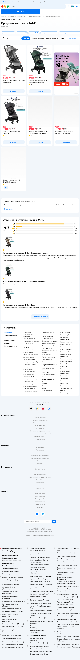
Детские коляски (35, 16)
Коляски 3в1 (45, 372)
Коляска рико (64, 356)
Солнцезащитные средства (50, 341)
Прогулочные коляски (52, 16)
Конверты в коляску (48, 379)
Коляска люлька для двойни (48, 369)
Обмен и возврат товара (40, 423)
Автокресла (27, 332)
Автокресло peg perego (31, 379)
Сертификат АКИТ (40, 436)
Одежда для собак (40, 504)
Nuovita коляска (65, 371)
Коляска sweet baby (66, 359)
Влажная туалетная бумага (49, 346)
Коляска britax (64, 373)
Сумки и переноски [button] (10, 346)
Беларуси (51, 535)
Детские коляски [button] (9, 341)
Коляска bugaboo (65, 335)
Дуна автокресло (29, 357)
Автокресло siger (29, 369)
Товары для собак (40, 499)
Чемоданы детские (66, 388)
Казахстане (43, 535)
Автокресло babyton (30, 364)
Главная (3, 16)
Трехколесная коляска (67, 347)
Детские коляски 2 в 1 (48, 359)
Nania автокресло (29, 376)
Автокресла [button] (8, 332)
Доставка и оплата (40, 417)
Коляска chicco (64, 369)
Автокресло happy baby (31, 362)
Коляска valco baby (66, 361)
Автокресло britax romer (31, 350)
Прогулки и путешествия (16, 16)
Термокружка (64, 378)
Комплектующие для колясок (48, 382)
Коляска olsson (64, 376)
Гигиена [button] (6, 338)
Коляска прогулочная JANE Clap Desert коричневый (25, 253)
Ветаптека (40, 507)
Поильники (63, 386)
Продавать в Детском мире (40, 420)
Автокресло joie (28, 381)
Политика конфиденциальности (40, 431)
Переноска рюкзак (66, 393)
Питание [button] (6, 343)
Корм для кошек (40, 496)
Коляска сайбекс (47, 390)
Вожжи (44, 388)
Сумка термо (64, 383)
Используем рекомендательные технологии (40, 531)
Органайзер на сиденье (30, 391)
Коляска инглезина (66, 342)
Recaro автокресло (29, 359)
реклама (76, 93)
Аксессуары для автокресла (28, 335)
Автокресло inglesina (30, 384)
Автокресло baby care (30, 386)
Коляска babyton (65, 339)
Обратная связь (40, 439)
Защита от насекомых (48, 343)
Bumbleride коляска (66, 364)
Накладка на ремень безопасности (48, 333)
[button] (20, 11)
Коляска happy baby (66, 349)
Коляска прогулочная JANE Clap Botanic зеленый (24, 281)
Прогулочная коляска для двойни (49, 365)
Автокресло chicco (29, 371)
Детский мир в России (33, 535)
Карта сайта (40, 442)
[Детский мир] (5, 6)
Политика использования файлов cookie (40, 434)
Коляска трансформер (48, 374)
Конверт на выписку (48, 377)
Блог (40, 485)
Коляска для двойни (48, 362)
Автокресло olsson (29, 388)
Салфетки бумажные (48, 338)
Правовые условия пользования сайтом (40, 529)
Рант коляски (64, 337)
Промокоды (40, 428)
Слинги (62, 390)
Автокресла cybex (29, 352)
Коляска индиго (65, 344)
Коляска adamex (65, 332)
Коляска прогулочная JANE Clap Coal (19, 305)
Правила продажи (40, 425)
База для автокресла (29, 338)
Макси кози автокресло (31, 354)
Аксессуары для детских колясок (49, 351)
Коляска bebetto (65, 352)
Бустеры (26, 347)
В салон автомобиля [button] (10, 335)
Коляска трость (46, 354)
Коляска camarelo (65, 354)
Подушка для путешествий (31, 341)
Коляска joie (64, 366)
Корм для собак (40, 501)
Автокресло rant (28, 367)
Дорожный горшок (47, 336)
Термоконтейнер (65, 381)
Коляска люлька (46, 386)
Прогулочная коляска (48, 357)
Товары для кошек (40, 493)
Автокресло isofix (29, 374)
